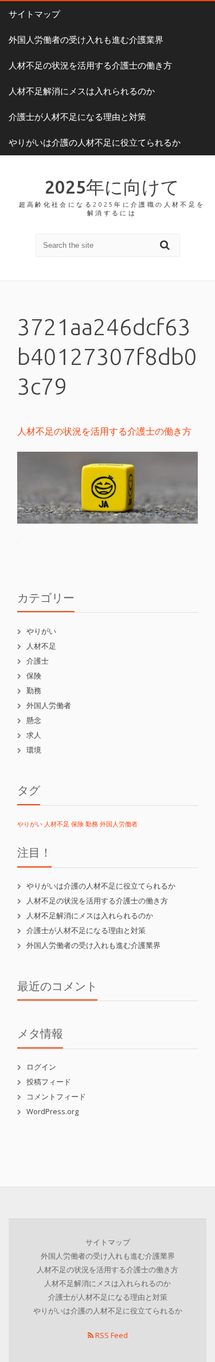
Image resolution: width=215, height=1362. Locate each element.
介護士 (37, 661)
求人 (33, 735)
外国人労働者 (48, 705)
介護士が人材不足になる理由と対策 (77, 117)
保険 (33, 675)
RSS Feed (110, 1335)
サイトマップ (34, 14)
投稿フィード (48, 1081)
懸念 (33, 720)
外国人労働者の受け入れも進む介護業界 (86, 40)
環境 (33, 750)
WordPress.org (52, 1111)
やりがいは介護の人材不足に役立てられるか (95, 142)
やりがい (41, 631)
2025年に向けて (112, 186)
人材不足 (41, 646)
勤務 (33, 690)
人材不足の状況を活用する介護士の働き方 (90, 65)
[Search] (166, 245)
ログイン (41, 1067)
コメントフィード (56, 1096)
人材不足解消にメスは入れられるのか (82, 91)
